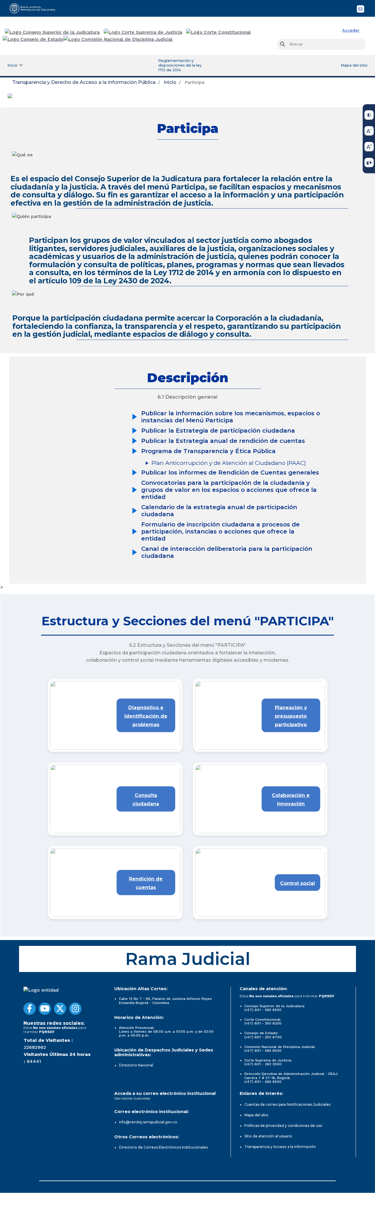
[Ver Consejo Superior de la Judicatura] (52, 32)
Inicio (170, 82)
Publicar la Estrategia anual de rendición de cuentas (223, 440)
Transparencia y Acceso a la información (280, 1146)
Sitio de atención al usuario (268, 1136)
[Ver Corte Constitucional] (218, 32)
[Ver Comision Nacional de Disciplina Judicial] (118, 39)
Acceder (350, 30)
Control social (297, 883)
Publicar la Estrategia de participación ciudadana (218, 430)
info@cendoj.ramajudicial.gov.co (148, 1122)
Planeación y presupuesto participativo (291, 716)
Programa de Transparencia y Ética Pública (208, 451)
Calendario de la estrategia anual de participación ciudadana (219, 511)
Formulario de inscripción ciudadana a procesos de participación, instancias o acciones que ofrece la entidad (220, 531)
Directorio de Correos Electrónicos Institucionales (163, 1147)
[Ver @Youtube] (45, 1008)
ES (361, 9)
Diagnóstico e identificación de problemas (145, 716)
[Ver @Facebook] (29, 1008)
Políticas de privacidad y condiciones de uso (283, 1125)
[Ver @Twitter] (60, 1008)
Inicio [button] (12, 65)
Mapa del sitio (354, 65)
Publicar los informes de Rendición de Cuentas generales (230, 472)
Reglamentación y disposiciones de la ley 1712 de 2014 (180, 65)
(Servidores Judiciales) (132, 1098)
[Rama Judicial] (35, 8)
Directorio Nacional (136, 1065)
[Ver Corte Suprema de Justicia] (143, 32)
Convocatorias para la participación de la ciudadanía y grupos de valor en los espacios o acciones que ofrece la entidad (229, 489)
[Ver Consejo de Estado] (33, 39)
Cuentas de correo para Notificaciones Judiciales (287, 1104)
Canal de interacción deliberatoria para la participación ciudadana (226, 552)
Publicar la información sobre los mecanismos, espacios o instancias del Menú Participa (230, 417)
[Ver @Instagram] (75, 1008)
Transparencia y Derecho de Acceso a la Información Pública (84, 82)
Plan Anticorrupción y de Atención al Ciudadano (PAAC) (228, 463)
